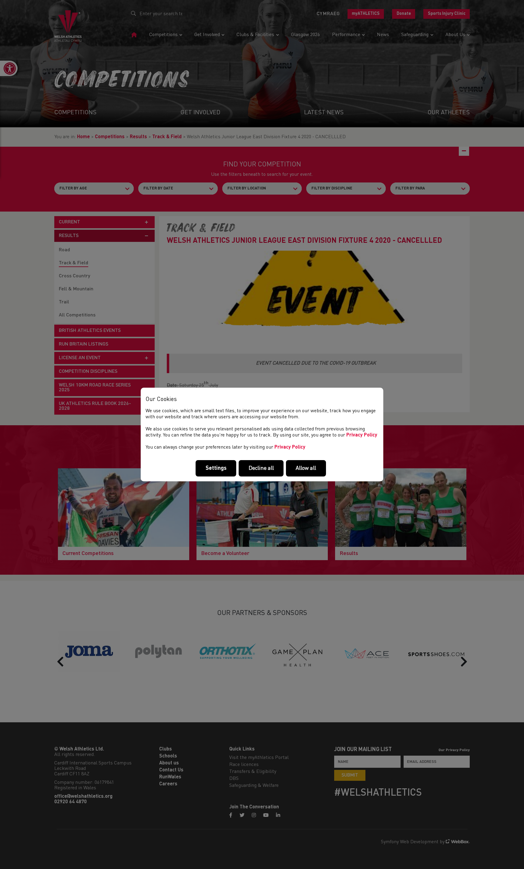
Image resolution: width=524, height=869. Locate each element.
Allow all (306, 468)
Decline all (261, 468)
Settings (216, 468)
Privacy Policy (361, 435)
